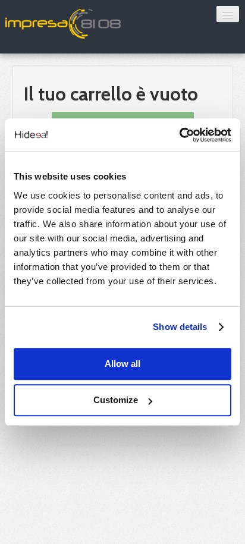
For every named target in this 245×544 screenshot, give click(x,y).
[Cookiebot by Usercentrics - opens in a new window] (179, 135)
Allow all (122, 364)
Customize (115, 400)
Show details (180, 327)
